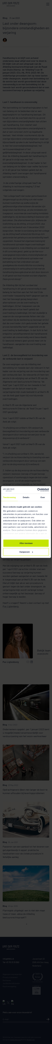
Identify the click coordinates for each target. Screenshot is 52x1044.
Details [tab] (26, 497)
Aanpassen (24, 552)
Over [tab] (42, 497)
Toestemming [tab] (9, 497)
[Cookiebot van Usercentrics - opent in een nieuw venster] (37, 490)
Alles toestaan (26, 543)
